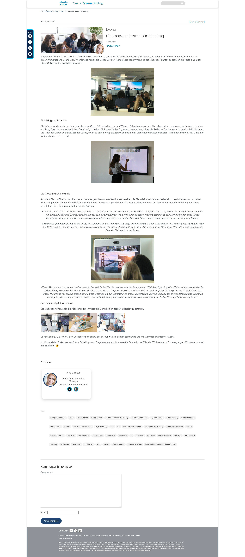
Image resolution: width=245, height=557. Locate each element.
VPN (98, 444)
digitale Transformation (82, 426)
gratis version (83, 435)
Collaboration (96, 418)
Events (62, 11)
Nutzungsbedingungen (99, 535)
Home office (97, 435)
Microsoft (151, 435)
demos (67, 426)
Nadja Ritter (113, 46)
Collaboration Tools (139, 418)
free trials (71, 435)
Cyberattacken (157, 418)
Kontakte (61, 535)
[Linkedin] (77, 392)
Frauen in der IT (56, 435)
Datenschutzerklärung (115, 535)
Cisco (71, 418)
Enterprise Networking (154, 426)
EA (118, 426)
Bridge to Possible (57, 418)
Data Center (55, 426)
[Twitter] (70, 392)
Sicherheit (65, 444)
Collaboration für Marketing (117, 418)
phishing (177, 435)
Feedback (69, 535)
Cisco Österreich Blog (49, 11)
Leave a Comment (197, 22)
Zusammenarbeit (135, 444)
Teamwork (76, 444)
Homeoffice (110, 435)
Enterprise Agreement (132, 426)
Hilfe (83, 535)
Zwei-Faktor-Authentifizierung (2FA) (160, 444)
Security (53, 444)
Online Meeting (164, 435)
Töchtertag (88, 444)
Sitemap (88, 535)
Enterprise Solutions (175, 426)
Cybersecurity (172, 418)
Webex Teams (118, 444)
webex (106, 444)
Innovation (123, 435)
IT (131, 435)
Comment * (47, 472)
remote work (190, 435)
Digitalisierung (101, 426)
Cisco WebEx (82, 418)
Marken (137, 535)
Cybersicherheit (187, 418)
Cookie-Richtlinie (128, 535)
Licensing (140, 435)
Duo (112, 426)
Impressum (77, 535)
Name (44, 512)
